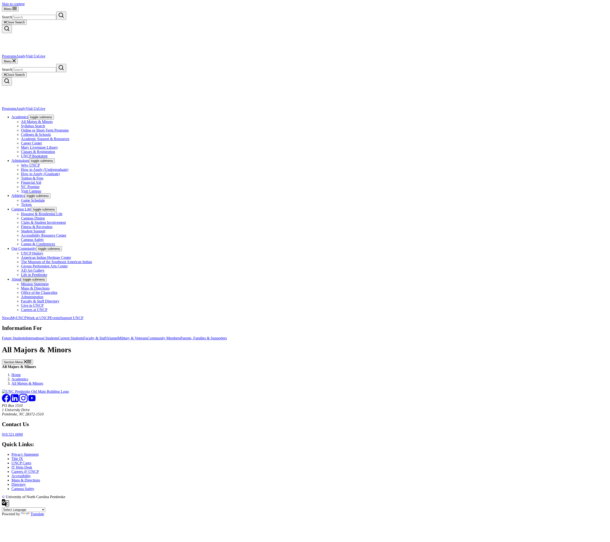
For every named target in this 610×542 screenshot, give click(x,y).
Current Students (70, 338)
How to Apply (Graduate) (40, 174)
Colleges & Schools (36, 135)
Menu (8, 9)
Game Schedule (33, 200)
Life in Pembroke (34, 275)
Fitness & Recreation (36, 227)
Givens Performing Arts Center (44, 266)
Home (16, 375)
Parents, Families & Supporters (203, 338)
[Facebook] (6, 401)
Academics (19, 117)
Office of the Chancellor (39, 293)
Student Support (33, 231)
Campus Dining (33, 218)
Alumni (112, 338)
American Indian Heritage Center (46, 258)
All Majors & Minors (37, 122)
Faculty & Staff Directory (40, 301)
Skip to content (13, 4)
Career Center (31, 143)
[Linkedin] (14, 401)
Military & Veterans (132, 338)
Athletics (18, 196)
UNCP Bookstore (34, 156)
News (6, 318)
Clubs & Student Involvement (43, 222)
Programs (9, 56)
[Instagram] (23, 401)
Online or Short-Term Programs (45, 130)
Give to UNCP (32, 305)
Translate (37, 514)
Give (41, 56)
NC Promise (30, 187)
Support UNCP (71, 318)
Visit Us (32, 56)
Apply (21, 56)
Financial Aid (31, 182)
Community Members (163, 338)
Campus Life (21, 209)
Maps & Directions (35, 288)
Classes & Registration (38, 152)
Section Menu (14, 362)
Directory (18, 484)
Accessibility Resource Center (43, 235)
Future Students (13, 338)
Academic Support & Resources (45, 139)
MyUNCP (18, 318)
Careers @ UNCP (25, 472)
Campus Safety (32, 240)
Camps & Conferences (38, 244)
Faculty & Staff (95, 338)
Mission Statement (35, 284)
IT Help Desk (21, 467)
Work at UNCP (38, 318)
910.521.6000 (12, 434)
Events (55, 318)
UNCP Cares (21, 463)
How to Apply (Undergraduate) (44, 170)
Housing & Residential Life (41, 214)
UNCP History (32, 253)
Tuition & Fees (32, 178)
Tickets (26, 205)
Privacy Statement (25, 454)
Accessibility (21, 476)
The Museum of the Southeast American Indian (56, 262)
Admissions (20, 161)
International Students (41, 338)
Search (7, 17)
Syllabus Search (33, 126)
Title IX (17, 459)
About (16, 279)
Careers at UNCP (34, 310)
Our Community (23, 248)
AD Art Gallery (33, 270)
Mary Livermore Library (39, 147)
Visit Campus (31, 191)
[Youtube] (32, 401)
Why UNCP (30, 165)
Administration (32, 297)
